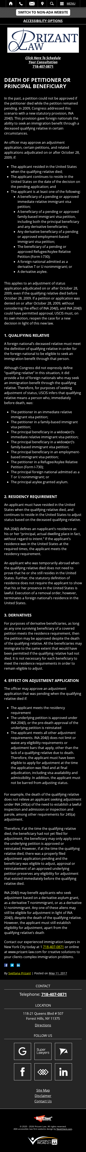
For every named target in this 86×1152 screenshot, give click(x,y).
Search (52, 3)
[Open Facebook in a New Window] (22, 1071)
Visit (42, 3)
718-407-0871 (43, 66)
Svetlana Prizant (19, 973)
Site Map (43, 1090)
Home (11, 3)
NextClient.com (64, 1128)
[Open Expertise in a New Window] (43, 1071)
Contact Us (43, 1101)
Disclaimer (43, 1095)
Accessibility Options (43, 21)
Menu (71, 3)
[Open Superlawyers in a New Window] (43, 1051)
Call (21, 3)
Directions (43, 1025)
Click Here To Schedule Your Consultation (43, 60)
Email (32, 3)
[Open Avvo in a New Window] (63, 1051)
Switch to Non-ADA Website (43, 12)
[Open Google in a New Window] (22, 1051)
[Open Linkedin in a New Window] (63, 1071)
